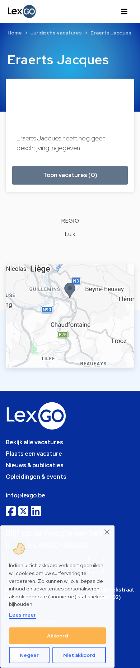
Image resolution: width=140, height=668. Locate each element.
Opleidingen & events (36, 477)
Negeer (29, 655)
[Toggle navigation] (124, 11)
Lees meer (22, 614)
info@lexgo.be (25, 495)
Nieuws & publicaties (35, 465)
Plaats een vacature (34, 454)
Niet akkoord (79, 655)
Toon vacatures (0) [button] (70, 175)
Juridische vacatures (56, 32)
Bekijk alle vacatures (34, 442)
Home (15, 32)
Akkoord (57, 635)
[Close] (107, 532)
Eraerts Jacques (110, 32)
